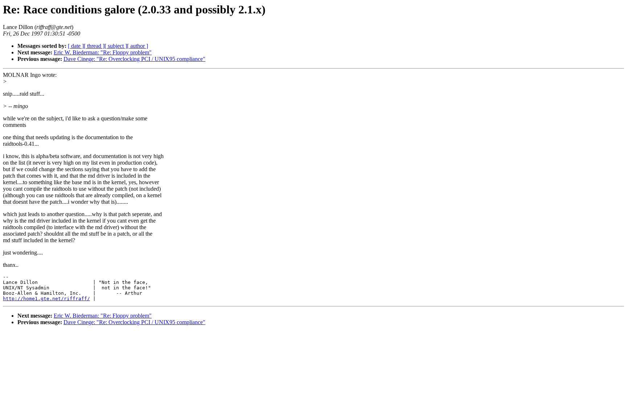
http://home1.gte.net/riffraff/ (46, 298)
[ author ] (137, 46)
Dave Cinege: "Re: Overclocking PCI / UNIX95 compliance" (134, 59)
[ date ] (76, 46)
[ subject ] (115, 46)
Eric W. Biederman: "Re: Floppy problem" (103, 52)
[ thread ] (94, 46)
